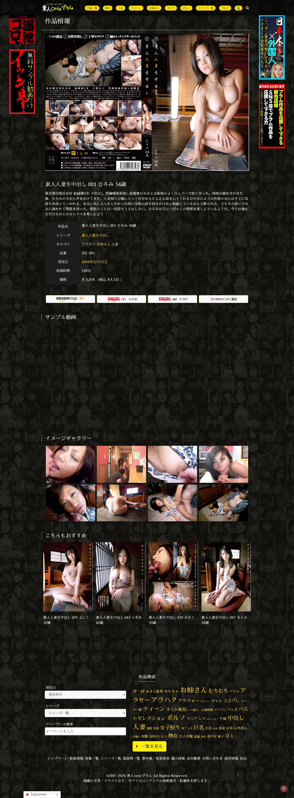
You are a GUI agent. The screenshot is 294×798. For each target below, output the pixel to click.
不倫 (223, 718)
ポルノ (186, 8)
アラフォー (189, 701)
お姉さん (154, 8)
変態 (156, 728)
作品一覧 (92, 8)
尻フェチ (187, 728)
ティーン (136, 8)
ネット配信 (176, 709)
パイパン (220, 710)
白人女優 (186, 736)
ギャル (216, 700)
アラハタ (164, 699)
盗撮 (197, 736)
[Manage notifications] (283, 788)
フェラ (232, 709)
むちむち (218, 690)
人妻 (120, 8)
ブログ (225, 8)
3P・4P (139, 691)
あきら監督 (154, 691)
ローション (212, 719)
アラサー (89, 244)
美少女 (212, 736)
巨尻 (208, 728)
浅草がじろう (158, 736)
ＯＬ (230, 735)
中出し (235, 718)
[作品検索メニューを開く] (247, 7)
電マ (221, 736)
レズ (202, 718)
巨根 (215, 728)
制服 (149, 728)
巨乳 (199, 727)
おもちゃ (171, 691)
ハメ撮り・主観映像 (200, 710)
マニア (171, 8)
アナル (234, 691)
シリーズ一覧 (206, 8)
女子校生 (170, 727)
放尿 (222, 728)
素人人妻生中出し (96, 235)
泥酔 (144, 736)
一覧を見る (152, 746)
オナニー (205, 701)
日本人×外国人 (236, 728)
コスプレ (231, 701)
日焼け (136, 736)
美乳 (203, 736)
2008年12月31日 (95, 261)
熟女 (107, 8)
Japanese (38, 794)
